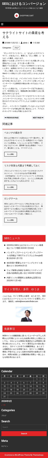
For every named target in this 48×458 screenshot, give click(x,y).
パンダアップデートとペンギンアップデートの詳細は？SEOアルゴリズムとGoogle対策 (25, 255)
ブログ (16, 48)
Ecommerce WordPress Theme (17, 455)
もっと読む (9, 153)
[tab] (2, 24)
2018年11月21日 (11, 43)
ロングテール (11, 198)
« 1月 (3, 405)
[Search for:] (24, 427)
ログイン (4, 446)
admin (25, 43)
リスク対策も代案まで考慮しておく (22, 165)
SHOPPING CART (27, 16)
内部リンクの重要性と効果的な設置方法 (24, 278)
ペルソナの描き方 (13, 132)
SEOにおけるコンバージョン (24, 4)
